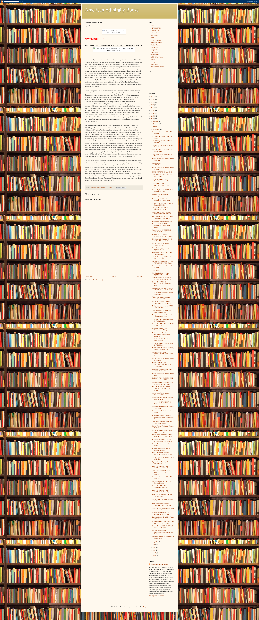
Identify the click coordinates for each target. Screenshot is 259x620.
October (155, 127)
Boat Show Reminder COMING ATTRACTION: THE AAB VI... (162, 440)
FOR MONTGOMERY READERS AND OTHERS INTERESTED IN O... (163, 417)
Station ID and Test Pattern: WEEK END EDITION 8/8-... (162, 431)
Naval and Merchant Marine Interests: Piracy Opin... (163, 407)
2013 (152, 116)
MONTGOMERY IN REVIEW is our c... (161, 403)
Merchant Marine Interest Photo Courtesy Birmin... (161, 482)
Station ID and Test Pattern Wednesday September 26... (161, 180)
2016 (152, 108)
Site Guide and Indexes (157, 67)
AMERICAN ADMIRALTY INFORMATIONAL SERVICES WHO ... (162, 532)
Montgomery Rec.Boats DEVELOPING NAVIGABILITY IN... (162, 354)
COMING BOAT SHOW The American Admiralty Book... (161, 513)
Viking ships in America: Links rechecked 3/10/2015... (161, 298)
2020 (152, 96)
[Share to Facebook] (123, 188)
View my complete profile (156, 596)
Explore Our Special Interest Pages (162, 221)
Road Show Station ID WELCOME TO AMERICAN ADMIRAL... (162, 217)
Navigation (154, 50)
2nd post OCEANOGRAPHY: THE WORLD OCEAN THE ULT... (162, 262)
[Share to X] (121, 188)
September (156, 129)
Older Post (139, 276)
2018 (152, 102)
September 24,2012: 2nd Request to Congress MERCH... (162, 204)
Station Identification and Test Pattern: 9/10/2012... (160, 394)
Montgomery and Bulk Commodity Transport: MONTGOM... (162, 315)
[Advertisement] (114, 260)
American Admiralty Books (112, 9)
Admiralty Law (155, 30)
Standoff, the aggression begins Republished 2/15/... (161, 249)
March (155, 556)
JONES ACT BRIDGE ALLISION (162, 172)
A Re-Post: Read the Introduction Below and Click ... (161, 339)
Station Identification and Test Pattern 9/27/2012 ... (163, 168)
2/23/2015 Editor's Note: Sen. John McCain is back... (162, 175)
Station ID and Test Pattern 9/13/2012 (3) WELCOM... (163, 344)
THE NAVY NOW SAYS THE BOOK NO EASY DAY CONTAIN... (161, 472)
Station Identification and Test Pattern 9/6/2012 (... (163, 458)
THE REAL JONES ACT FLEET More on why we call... (162, 155)
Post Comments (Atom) (99, 280)
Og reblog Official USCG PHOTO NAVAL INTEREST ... (162, 370)
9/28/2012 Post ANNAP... (163, 164)
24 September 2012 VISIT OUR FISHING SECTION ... (161, 208)
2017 (152, 105)
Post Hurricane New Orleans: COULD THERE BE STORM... (162, 504)
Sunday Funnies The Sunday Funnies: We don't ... (163, 427)
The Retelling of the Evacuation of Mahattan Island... (162, 141)
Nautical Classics (155, 45)
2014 (152, 113)
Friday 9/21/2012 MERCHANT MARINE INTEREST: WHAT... (162, 235)
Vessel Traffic (154, 64)
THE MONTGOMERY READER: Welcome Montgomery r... (162, 422)
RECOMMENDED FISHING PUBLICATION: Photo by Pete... (162, 453)
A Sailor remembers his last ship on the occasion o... (162, 293)
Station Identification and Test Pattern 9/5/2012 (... (163, 477)
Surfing (153, 62)
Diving (152, 38)
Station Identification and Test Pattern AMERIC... (163, 132)
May (154, 550)
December (156, 121)
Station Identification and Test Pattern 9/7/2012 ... (161, 445)
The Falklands (156, 270)
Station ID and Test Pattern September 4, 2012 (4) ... (160, 486)
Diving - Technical (156, 40)
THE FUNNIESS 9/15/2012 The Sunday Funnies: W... (161, 311)
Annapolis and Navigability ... (162, 195)
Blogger (145, 607)
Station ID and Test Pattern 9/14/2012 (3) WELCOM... (163, 324)
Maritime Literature (156, 42)
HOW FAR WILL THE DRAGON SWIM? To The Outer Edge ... (162, 491)
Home (114, 276)
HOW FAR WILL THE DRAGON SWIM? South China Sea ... (162, 467)
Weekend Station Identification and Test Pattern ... (162, 146)
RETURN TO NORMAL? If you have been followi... (162, 495)
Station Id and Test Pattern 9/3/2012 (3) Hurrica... (162, 500)
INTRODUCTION (156, 28)
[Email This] (117, 188)
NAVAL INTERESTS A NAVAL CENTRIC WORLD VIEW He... (162, 213)
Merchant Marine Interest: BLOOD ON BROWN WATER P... (162, 240)
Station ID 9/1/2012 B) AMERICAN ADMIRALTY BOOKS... (162, 527)
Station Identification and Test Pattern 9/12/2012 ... (163, 359)
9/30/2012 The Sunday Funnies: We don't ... (162, 137)
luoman (133, 607)
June (154, 547)
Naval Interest (155, 47)
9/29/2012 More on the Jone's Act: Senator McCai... (162, 150)
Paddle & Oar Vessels (157, 57)
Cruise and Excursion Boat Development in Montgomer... (161, 329)
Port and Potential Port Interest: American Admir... (161, 449)
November (156, 124)
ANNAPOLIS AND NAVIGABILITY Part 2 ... (162, 185)
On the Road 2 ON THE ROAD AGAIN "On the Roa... (161, 231)
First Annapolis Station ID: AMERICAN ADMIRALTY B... (162, 199)
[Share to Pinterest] (125, 188)
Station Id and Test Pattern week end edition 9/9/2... (162, 412)
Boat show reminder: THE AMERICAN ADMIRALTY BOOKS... (161, 334)
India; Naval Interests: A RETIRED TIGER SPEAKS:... (162, 307)
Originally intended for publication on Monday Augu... (163, 537)
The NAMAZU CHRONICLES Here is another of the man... (163, 509)
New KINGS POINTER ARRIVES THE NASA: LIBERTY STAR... (162, 289)
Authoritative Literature (157, 33)
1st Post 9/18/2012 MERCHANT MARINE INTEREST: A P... (161, 278)
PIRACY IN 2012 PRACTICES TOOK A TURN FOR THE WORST (161, 388)
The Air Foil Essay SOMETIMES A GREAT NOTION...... (162, 257)
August (155, 542)
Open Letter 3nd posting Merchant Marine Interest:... (162, 462)
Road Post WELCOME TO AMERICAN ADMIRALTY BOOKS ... (161, 225)
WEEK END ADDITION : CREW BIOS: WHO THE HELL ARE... (162, 436)
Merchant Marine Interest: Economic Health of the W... (162, 398)
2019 (152, 99)
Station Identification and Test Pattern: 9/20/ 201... (160, 244)
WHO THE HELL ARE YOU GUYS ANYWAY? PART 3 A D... (163, 522)
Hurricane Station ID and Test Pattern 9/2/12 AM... (163, 518)
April (154, 553)
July (154, 544)
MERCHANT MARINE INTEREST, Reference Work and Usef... (163, 348)
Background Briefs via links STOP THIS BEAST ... (162, 253)
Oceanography (155, 54)
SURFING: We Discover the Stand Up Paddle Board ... (162, 320)
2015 (152, 110)
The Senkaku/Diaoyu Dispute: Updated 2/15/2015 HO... (160, 274)
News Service (154, 52)
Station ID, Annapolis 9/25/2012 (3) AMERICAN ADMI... (162, 191)
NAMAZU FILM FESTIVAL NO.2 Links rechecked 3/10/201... (162, 379)
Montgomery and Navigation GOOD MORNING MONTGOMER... (162, 383)
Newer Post (88, 276)
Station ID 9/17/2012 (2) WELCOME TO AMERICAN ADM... (161, 283)
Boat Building (155, 35)
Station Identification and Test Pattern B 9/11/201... (163, 374)
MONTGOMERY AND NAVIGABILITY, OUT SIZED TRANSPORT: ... (162, 364)
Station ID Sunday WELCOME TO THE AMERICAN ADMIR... (162, 302)
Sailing (153, 59)
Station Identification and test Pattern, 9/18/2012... (163, 266)
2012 (152, 119)
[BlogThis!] (119, 188)
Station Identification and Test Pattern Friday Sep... (163, 159)
